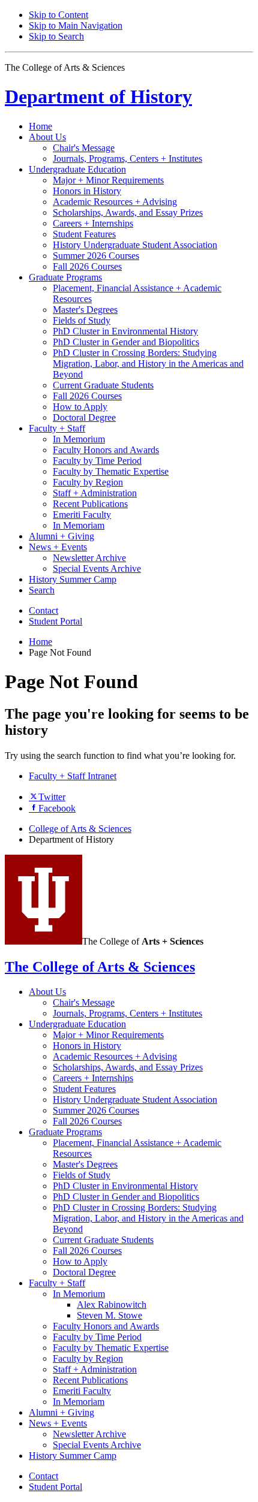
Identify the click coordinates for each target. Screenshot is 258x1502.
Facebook (57, 808)
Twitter (51, 797)
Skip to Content (58, 15)
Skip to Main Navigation (75, 25)
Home (40, 126)
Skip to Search (56, 36)
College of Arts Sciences (80, 829)
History (98, 96)
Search (42, 590)
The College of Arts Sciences (100, 967)
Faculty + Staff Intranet (72, 776)
